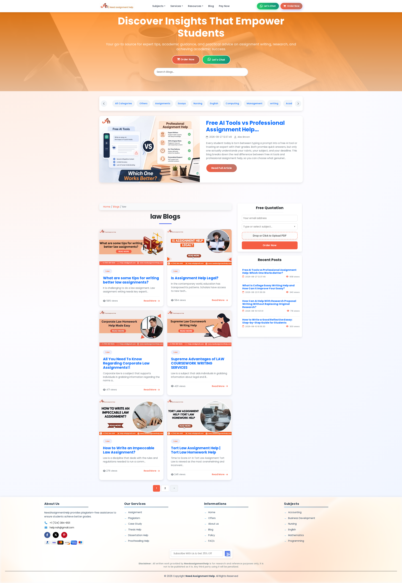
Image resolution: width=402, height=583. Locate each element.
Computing (232, 103)
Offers (212, 518)
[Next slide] (298, 103)
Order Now (293, 6)
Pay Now (224, 6)
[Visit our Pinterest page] (64, 535)
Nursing (197, 103)
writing (274, 103)
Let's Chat (270, 6)
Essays (182, 103)
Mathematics (296, 535)
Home (106, 206)
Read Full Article (221, 168)
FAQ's (211, 541)
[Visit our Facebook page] (47, 535)
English (214, 103)
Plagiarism (134, 518)
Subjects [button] (157, 6)
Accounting (295, 512)
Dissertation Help (138, 535)
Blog (211, 6)
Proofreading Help (138, 541)
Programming (296, 541)
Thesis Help (134, 529)
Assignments (162, 103)
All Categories (123, 103)
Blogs (116, 206)
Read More (150, 300)
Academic (292, 103)
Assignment (135, 512)
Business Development (301, 518)
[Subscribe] (227, 553)
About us (213, 523)
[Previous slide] (104, 103)
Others (143, 103)
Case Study (135, 523)
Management (254, 103)
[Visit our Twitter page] (56, 535)
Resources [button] (194, 6)
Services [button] (175, 6)
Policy (211, 535)
